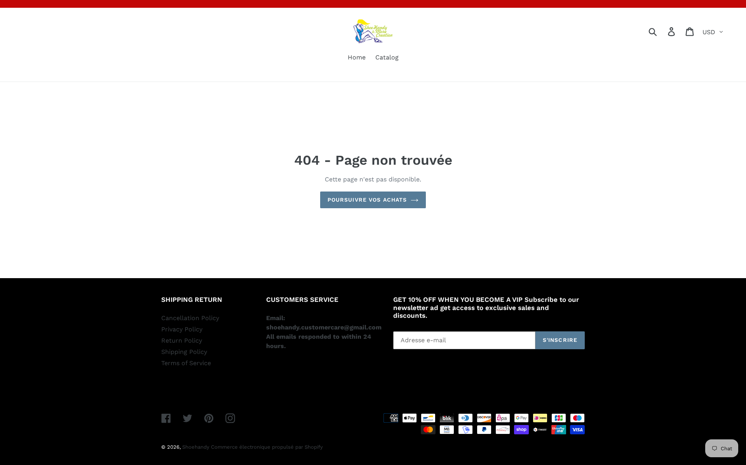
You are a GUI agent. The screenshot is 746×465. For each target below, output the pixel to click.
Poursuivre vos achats (367, 200)
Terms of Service (186, 363)
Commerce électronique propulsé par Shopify (267, 447)
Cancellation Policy (190, 318)
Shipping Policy (184, 351)
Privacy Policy (181, 329)
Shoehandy (196, 447)
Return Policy (181, 340)
